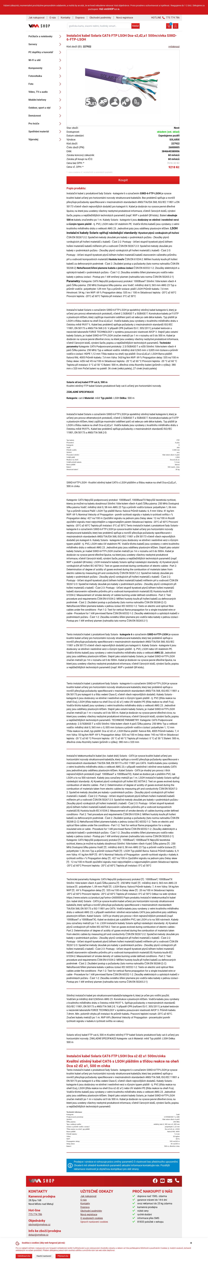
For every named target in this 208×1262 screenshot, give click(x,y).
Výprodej (33, 139)
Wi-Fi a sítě (34, 60)
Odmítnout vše (24, 1256)
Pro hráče (33, 123)
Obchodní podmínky (100, 17)
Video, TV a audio (38, 91)
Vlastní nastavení (43, 1256)
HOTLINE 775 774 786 (165, 17)
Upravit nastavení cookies (94, 1221)
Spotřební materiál (38, 131)
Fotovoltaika (35, 76)
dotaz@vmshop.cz (38, 1234)
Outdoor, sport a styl (39, 107)
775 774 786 (35, 1214)
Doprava (80, 17)
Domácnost (34, 115)
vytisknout (174, 46)
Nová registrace (124, 17)
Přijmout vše (63, 1256)
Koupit (123, 180)
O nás (52, 17)
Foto (30, 83)
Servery (32, 44)
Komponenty (35, 68)
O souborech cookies (91, 1218)
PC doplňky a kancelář (40, 52)
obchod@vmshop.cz (39, 1224)
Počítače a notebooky (40, 36)
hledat (135, 25)
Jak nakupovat (36, 17)
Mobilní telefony (37, 99)
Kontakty (65, 17)
